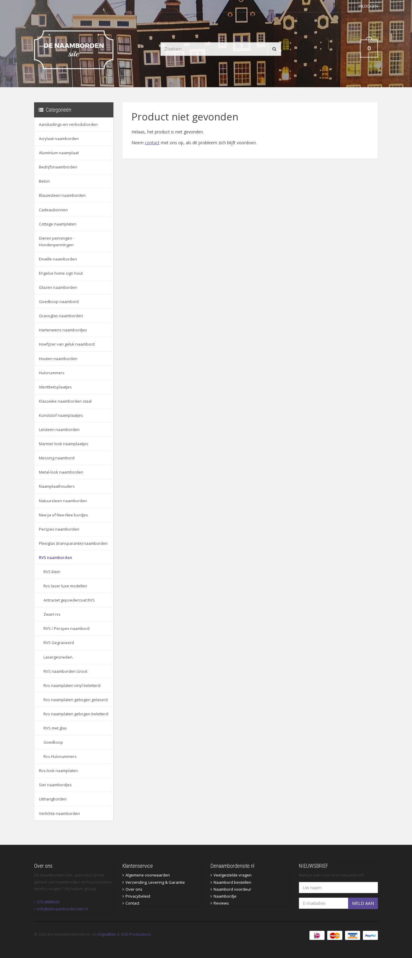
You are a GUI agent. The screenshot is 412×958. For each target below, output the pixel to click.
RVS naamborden (55, 557)
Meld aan (363, 903)
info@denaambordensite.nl (62, 909)
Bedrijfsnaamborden (58, 167)
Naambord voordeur (232, 889)
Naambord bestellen (232, 882)
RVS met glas (55, 728)
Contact (132, 903)
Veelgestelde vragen (233, 875)
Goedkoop (53, 742)
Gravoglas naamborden (61, 315)
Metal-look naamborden (61, 472)
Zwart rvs (52, 614)
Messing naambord (56, 458)
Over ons (133, 889)
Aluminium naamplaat (59, 152)
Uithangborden (53, 799)
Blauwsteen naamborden (62, 195)
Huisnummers (52, 372)
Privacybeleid (137, 896)
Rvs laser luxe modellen (65, 586)
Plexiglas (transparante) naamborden (73, 543)
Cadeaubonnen (53, 209)
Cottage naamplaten (57, 224)
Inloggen (368, 6)
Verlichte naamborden (59, 813)
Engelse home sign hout (61, 273)
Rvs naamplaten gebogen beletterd (75, 714)
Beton (44, 181)
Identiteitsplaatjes (55, 387)
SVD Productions (136, 934)
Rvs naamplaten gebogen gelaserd (75, 699)
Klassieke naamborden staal (65, 401)
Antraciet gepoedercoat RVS (69, 600)
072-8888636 (48, 902)
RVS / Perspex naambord (66, 628)
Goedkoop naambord (59, 301)
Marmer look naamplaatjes (63, 443)
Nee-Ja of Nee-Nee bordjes (63, 515)
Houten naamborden (58, 358)
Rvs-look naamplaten (58, 770)
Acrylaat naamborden (59, 138)
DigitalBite (107, 934)
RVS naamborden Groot (65, 671)
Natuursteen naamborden (63, 500)
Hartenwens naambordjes (63, 330)
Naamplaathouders (57, 486)
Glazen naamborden (58, 287)
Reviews (221, 903)
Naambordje (225, 896)
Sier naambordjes (55, 784)
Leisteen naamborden (59, 429)
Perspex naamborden (59, 529)
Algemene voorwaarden (147, 875)
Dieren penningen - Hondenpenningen (56, 241)
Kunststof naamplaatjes (61, 415)
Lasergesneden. (58, 657)
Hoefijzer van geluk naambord (67, 344)
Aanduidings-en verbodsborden (68, 124)
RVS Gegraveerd (58, 642)
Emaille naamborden (58, 259)
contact (152, 142)
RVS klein (51, 571)
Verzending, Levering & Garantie (155, 882)
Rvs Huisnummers (60, 756)
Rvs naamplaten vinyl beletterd (71, 685)
